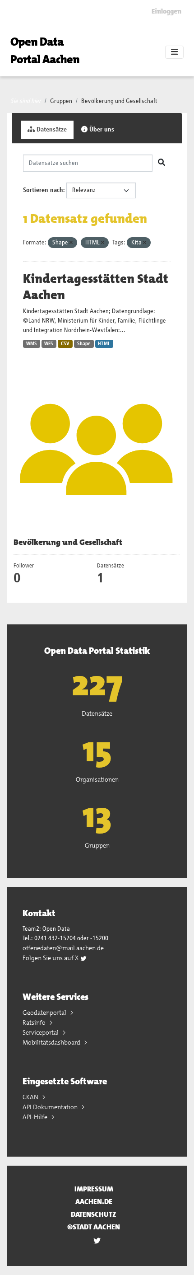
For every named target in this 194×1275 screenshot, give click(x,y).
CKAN (31, 1097)
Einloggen (166, 11)
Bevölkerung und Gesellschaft (119, 101)
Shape (84, 344)
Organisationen (97, 779)
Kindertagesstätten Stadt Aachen (95, 287)
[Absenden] (161, 163)
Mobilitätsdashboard (52, 1042)
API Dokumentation (51, 1107)
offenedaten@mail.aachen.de (63, 948)
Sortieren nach (43, 190)
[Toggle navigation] (174, 52)
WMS (31, 344)
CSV (65, 344)
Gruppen (61, 101)
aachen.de (93, 1201)
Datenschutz (93, 1214)
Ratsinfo (35, 1022)
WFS (48, 344)
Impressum (93, 1189)
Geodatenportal (45, 1012)
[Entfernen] (71, 242)
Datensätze (51, 130)
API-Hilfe (36, 1117)
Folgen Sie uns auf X (51, 958)
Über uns (101, 130)
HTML (104, 344)
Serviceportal (41, 1032)
